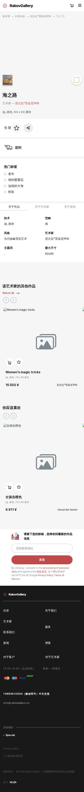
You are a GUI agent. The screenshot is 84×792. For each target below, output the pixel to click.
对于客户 (9, 657)
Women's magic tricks (23, 372)
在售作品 (20, 16)
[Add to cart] (10, 362)
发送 (42, 559)
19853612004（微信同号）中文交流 (26, 693)
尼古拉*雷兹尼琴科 (40, 16)
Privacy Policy (46, 575)
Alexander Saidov (67, 509)
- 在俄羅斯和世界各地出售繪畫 (57, 771)
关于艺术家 (42, 206)
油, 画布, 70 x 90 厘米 (17, 377)
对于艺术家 (52, 657)
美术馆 (6, 16)
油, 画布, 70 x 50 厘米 (17, 502)
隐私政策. (42, 571)
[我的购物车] (72, 6)
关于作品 (14, 206)
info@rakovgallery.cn (16, 703)
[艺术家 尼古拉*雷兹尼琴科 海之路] (41, 46)
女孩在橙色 (14, 497)
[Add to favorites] (19, 362)
